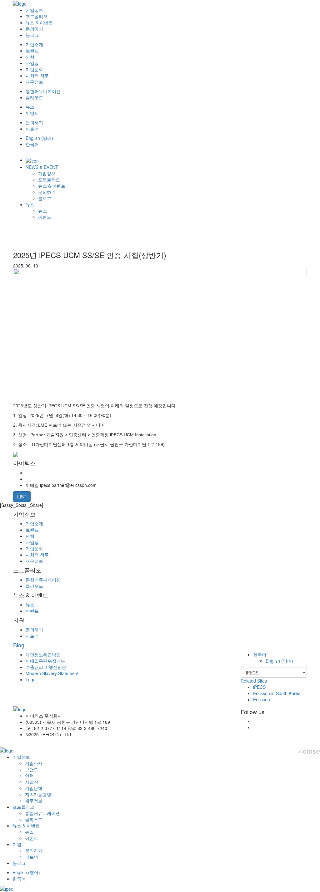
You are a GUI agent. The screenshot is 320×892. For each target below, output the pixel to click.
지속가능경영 (38, 794)
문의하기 (34, 29)
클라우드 (34, 97)
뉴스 (30, 107)
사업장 (32, 63)
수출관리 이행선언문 (46, 667)
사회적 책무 (37, 75)
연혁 (30, 57)
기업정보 (34, 10)
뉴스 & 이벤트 (39, 22)
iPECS (259, 687)
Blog (18, 645)
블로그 (32, 35)
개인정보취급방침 (43, 654)
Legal (31, 679)
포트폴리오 (37, 16)
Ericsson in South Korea (277, 693)
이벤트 (32, 113)
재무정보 (34, 82)
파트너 (32, 128)
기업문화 (34, 69)
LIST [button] (22, 496)
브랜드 (32, 50)
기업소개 (34, 44)
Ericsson (261, 699)
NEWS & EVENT (42, 167)
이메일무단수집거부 (45, 661)
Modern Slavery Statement (52, 673)
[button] (259, 654)
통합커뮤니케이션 (43, 91)
